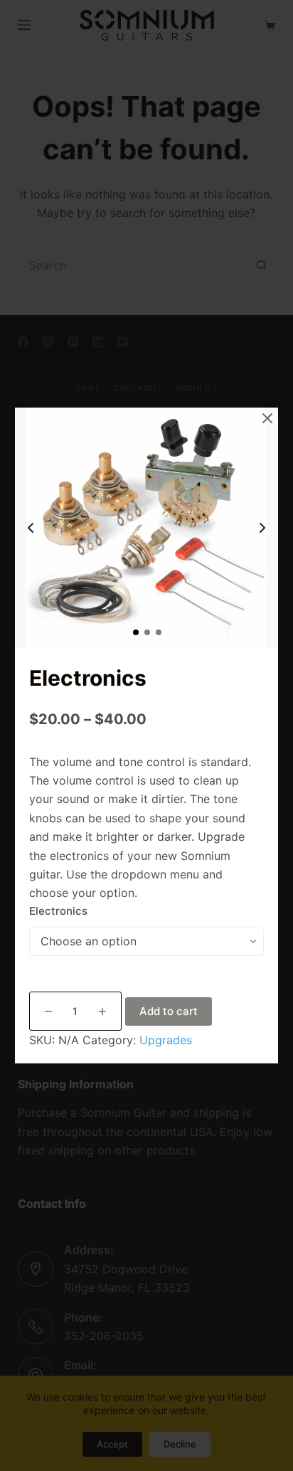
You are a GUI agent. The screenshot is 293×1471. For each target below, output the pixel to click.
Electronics (58, 911)
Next (262, 527)
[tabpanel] (147, 528)
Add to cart (168, 1011)
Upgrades (165, 1040)
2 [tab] (146, 631)
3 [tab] (158, 631)
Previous (30, 527)
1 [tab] (135, 631)
